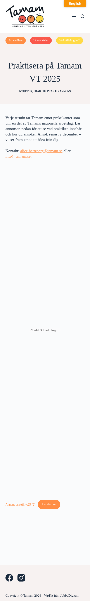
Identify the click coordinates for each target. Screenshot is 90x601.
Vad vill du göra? (69, 40)
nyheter (25, 91)
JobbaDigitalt (69, 595)
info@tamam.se (18, 156)
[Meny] (74, 16)
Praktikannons (59, 91)
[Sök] (83, 16)
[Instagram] (21, 578)
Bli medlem (15, 40)
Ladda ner (49, 504)
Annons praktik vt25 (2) (20, 504)
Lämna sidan (40, 40)
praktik (40, 91)
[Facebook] (9, 578)
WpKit (48, 595)
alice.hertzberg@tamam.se (41, 151)
